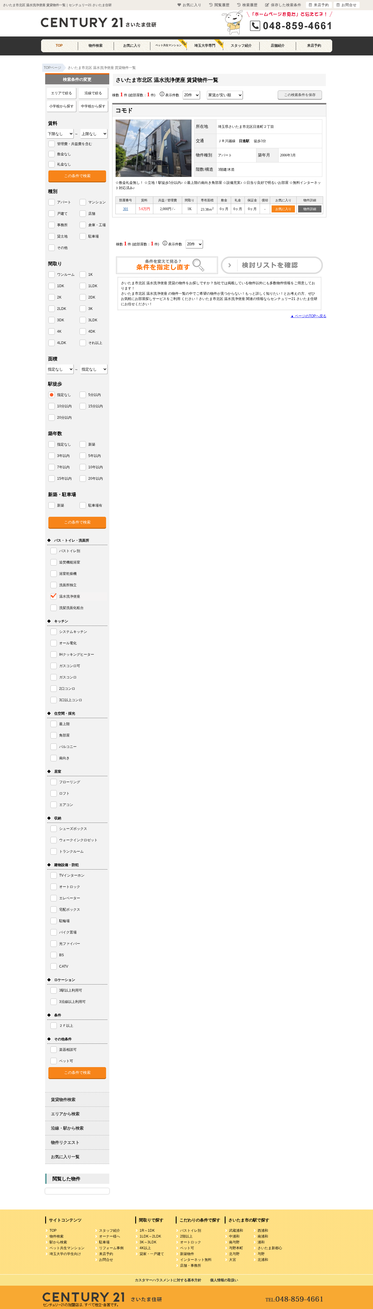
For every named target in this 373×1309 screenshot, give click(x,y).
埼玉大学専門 (204, 45)
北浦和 (263, 1260)
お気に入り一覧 (65, 1156)
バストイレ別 (190, 1230)
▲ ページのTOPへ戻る (308, 316)
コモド (124, 110)
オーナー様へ (109, 1236)
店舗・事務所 (190, 1265)
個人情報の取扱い (224, 1280)
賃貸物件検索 (63, 1099)
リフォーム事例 (111, 1248)
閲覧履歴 (222, 5)
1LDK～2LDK (150, 1236)
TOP (59, 45)
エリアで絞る (61, 93)
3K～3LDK (148, 1242)
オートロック (190, 1242)
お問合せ (106, 1260)
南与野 (234, 1242)
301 (125, 209)
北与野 (234, 1254)
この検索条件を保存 (300, 95)
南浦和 (263, 1236)
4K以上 (145, 1248)
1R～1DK (147, 1230)
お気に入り (132, 45)
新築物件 (187, 1254)
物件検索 (96, 45)
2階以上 (186, 1236)
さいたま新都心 (270, 1248)
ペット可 (187, 1248)
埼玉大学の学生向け (65, 1254)
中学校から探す (93, 106)
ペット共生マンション (168, 45)
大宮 (232, 1260)
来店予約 (314, 45)
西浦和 (263, 1230)
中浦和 (234, 1236)
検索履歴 (250, 5)
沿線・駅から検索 (67, 1128)
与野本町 (236, 1248)
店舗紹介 (278, 45)
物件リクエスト (65, 1142)
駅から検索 (58, 1242)
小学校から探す (61, 106)
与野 (261, 1254)
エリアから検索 (65, 1113)
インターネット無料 (196, 1260)
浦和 (261, 1242)
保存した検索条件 (286, 5)
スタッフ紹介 (241, 45)
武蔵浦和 (236, 1230)
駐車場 (104, 1242)
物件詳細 (309, 209)
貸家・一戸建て (152, 1254)
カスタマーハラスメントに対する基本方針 (168, 1280)
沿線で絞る (93, 93)
